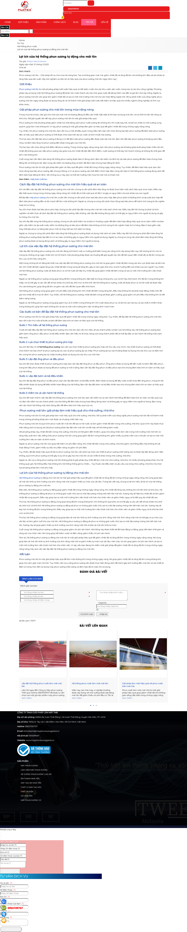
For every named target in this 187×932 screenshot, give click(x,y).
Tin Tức (90, 22)
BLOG (75, 22)
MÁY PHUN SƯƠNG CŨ (30, 800)
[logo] (24, 12)
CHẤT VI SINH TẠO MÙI (30, 787)
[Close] (0, 832)
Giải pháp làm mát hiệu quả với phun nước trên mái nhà (142, 684)
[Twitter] (155, 68)
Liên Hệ (104, 22)
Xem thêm (27, 698)
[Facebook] (150, 68)
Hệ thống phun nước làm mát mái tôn (90, 683)
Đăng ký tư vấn (12, 929)
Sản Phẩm (41, 22)
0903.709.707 (31, 726)
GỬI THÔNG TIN (10, 871)
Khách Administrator (36, 61)
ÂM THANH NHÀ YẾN (29, 778)
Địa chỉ (5, 897)
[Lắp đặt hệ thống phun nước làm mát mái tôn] (43, 654)
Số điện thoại (8, 890)
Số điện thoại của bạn (12, 903)
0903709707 (73, 9)
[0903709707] (3, 907)
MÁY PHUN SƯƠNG (29, 765)
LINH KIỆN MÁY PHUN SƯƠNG (34, 770)
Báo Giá (4, 27)
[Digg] (160, 68)
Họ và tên (6, 883)
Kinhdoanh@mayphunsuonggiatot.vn (41, 731)
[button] (64, 18)
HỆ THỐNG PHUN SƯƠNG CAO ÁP (36, 774)
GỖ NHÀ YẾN (26, 796)
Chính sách (60, 22)
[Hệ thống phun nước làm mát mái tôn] (93, 654)
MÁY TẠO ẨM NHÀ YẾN (30, 783)
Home (8, 22)
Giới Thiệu (23, 22)
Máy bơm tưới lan (39, 179)
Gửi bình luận (86, 614)
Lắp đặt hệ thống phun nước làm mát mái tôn (42, 684)
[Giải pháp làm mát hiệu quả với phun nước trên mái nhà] (144, 654)
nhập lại (103, 614)
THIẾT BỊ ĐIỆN (26, 791)
